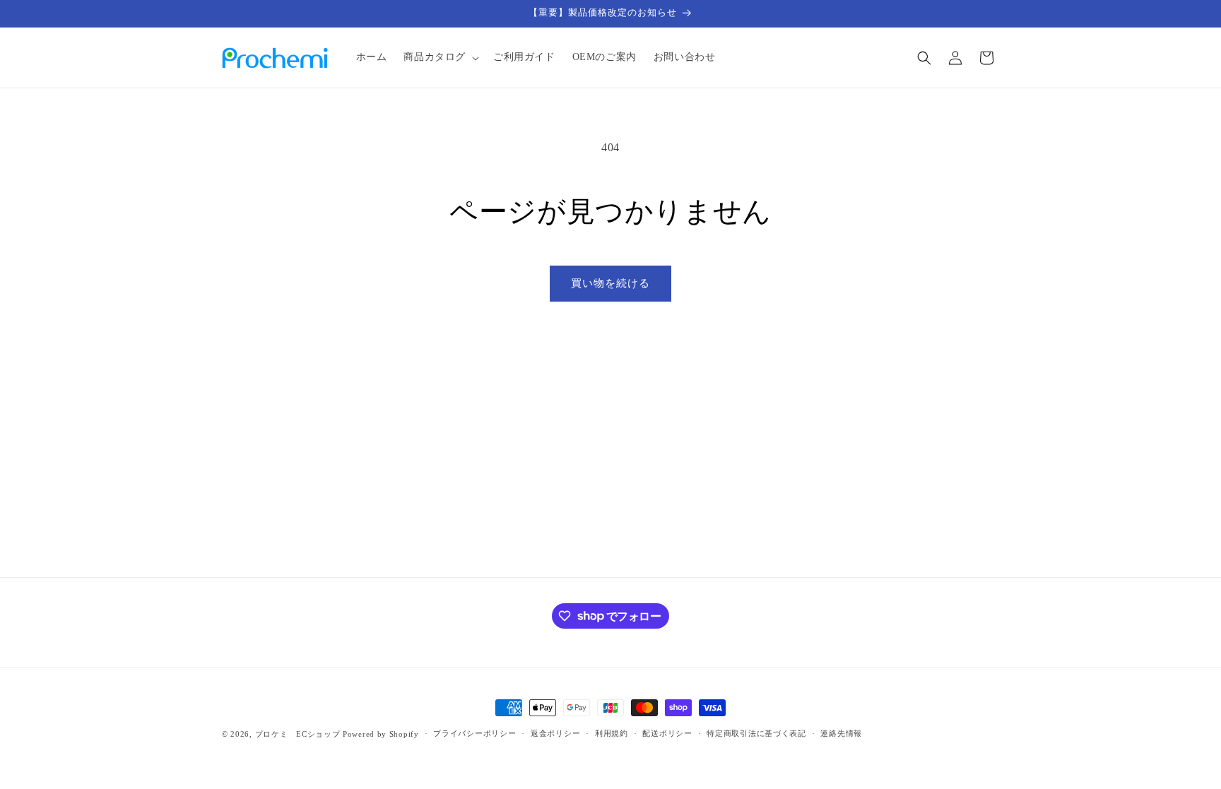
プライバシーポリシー (474, 733)
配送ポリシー (667, 733)
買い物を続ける (610, 283)
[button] (440, 57)
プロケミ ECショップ (298, 734)
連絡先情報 (841, 733)
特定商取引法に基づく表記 (756, 733)
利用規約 (611, 733)
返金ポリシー (555, 733)
